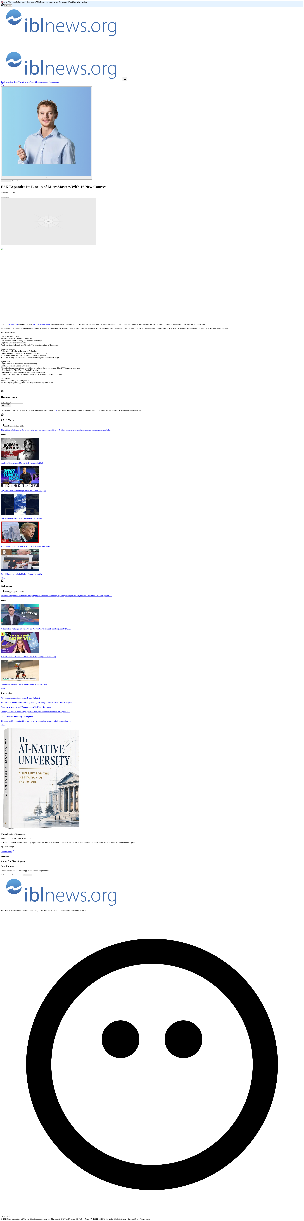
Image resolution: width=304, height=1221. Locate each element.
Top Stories (5, 82)
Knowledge (14, 82)
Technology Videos (46, 82)
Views (20, 82)
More (3, 578)
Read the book (6, 852)
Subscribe (27, 875)
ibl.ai (55, 410)
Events (56, 82)
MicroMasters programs (41, 324)
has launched (13, 324)
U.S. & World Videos (31, 82)
